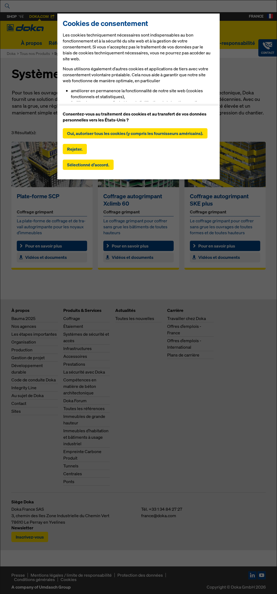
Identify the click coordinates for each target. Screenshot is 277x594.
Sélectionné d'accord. (88, 165)
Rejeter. (75, 149)
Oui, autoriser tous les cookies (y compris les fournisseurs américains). (135, 133)
